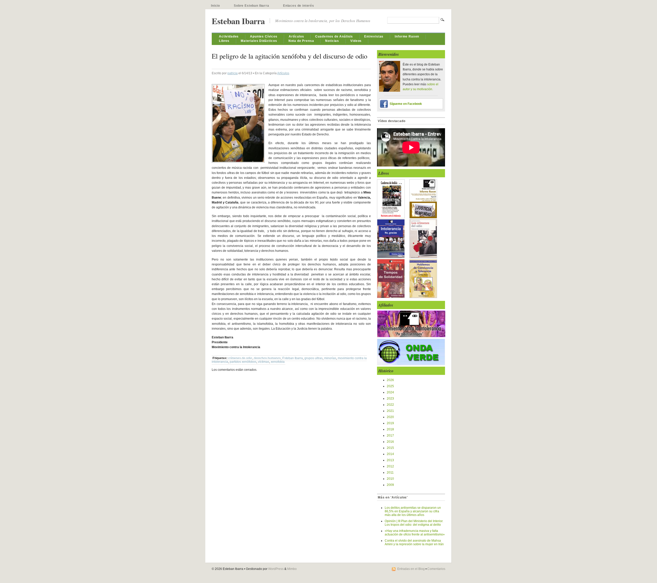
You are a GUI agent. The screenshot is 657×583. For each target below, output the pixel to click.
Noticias (332, 41)
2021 (390, 411)
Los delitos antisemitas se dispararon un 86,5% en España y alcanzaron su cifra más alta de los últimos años (413, 511)
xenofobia (278, 362)
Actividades (229, 36)
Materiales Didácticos (259, 41)
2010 (390, 478)
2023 (390, 398)
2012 (390, 466)
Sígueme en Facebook (406, 104)
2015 (390, 448)
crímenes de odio (240, 358)
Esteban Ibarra (238, 21)
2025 (390, 386)
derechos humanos (267, 358)
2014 (390, 454)
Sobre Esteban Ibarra (251, 5)
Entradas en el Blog (411, 569)
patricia (232, 73)
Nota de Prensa (301, 41)
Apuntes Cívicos (263, 36)
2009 (390, 485)
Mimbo (292, 569)
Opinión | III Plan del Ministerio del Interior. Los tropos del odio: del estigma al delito (414, 522)
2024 (390, 392)
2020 (390, 417)
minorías (330, 358)
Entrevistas (373, 36)
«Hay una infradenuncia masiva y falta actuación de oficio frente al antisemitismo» (415, 532)
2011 (390, 472)
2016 (390, 441)
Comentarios (436, 569)
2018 (390, 429)
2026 (390, 380)
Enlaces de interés (298, 5)
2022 (390, 404)
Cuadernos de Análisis (334, 36)
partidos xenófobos (243, 362)
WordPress (276, 569)
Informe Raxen (407, 36)
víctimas (263, 362)
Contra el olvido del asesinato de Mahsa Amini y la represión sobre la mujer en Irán (414, 542)
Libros (224, 41)
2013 (390, 460)
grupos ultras (313, 358)
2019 (390, 423)
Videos (356, 41)
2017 (390, 435)
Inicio (215, 5)
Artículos (296, 36)
